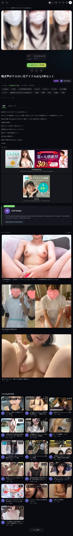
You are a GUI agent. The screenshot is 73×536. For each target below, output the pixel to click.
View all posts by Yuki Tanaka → (14, 221)
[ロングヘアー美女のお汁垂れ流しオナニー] (36, 491)
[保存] (41, 70)
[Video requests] (55, 2)
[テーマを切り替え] (62, 2)
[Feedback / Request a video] (58, 2)
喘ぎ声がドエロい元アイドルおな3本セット (21, 92)
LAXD (13, 88)
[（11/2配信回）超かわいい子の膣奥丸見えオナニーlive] (12, 448)
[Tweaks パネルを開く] (65, 2)
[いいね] (36, 70)
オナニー (46, 88)
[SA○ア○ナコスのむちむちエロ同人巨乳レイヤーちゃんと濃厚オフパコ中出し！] (12, 491)
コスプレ (54, 88)
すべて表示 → (68, 232)
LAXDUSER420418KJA (25, 88)
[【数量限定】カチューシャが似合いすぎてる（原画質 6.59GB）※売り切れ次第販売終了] (36, 426)
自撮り (56, 92)
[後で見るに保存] (21, 396)
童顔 (43, 92)
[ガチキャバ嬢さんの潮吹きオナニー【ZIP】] (12, 404)
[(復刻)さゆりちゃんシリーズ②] (60, 403)
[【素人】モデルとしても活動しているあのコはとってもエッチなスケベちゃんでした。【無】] (60, 469)
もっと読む (36, 526)
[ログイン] (69, 2)
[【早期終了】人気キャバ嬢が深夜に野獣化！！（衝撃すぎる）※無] (36, 404)
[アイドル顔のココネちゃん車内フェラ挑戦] (36, 448)
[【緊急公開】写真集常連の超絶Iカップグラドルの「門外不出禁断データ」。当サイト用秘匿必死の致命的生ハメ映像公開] (12, 426)
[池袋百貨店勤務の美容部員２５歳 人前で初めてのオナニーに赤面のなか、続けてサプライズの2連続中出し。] (36, 469)
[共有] (31, 70)
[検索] (7, 2)
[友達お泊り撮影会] (60, 490)
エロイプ (38, 88)
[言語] (50, 2)
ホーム (2, 8)
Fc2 (8, 8)
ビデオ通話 (63, 88)
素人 (50, 92)
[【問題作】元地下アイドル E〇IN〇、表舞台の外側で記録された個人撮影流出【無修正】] (60, 448)
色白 (63, 92)
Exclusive (6, 88)
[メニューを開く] (2, 2)
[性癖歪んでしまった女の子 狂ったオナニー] (12, 469)
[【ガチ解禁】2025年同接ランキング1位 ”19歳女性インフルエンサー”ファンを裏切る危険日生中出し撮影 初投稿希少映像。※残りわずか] (12, 513)
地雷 (37, 92)
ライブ (5, 92)
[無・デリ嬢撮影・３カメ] (60, 425)
